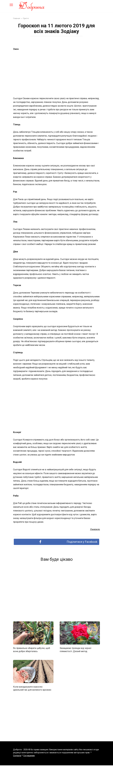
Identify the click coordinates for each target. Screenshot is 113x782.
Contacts (17, 755)
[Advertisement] (56, 74)
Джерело (95, 529)
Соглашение (29, 755)
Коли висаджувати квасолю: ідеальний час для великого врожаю (32, 688)
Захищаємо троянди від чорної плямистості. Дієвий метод (75, 649)
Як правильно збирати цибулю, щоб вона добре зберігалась (31, 649)
